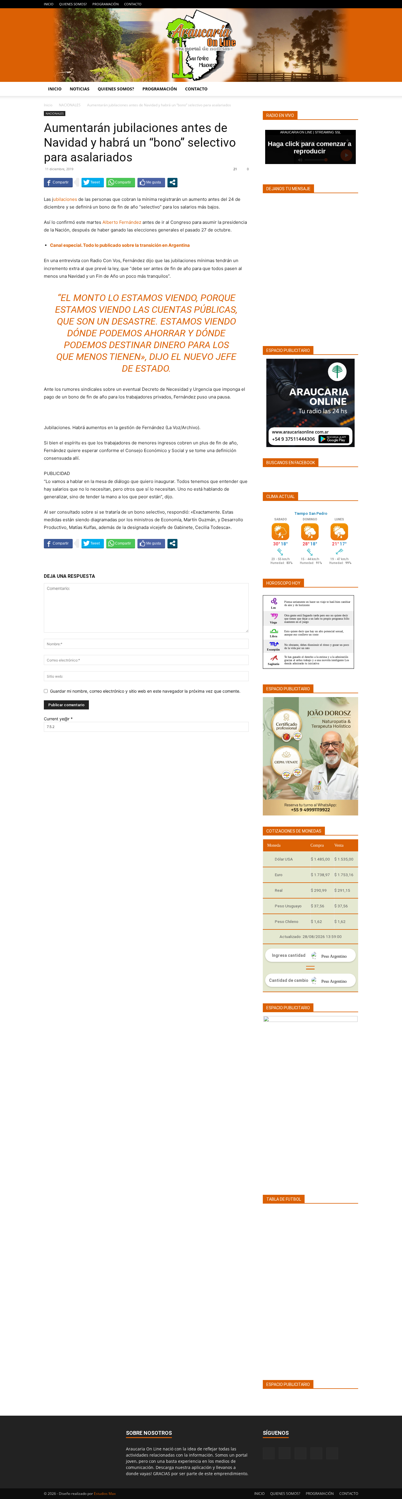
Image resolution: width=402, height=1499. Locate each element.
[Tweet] (93, 182)
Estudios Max (105, 1493)
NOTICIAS (79, 89)
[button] (351, 89)
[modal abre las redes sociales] (172, 182)
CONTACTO (133, 4)
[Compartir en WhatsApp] (120, 182)
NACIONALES (70, 104)
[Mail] (334, 4)
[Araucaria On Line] (201, 45)
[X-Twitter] (344, 4)
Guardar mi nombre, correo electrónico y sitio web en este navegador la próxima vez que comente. (145, 691)
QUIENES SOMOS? (73, 4)
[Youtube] (353, 4)
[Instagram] (324, 4)
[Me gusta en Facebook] (151, 182)
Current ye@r (58, 718)
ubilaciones (65, 199)
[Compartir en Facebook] (58, 182)
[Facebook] (314, 4)
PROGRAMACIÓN (105, 4)
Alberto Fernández (121, 222)
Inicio (48, 104)
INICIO (49, 4)
